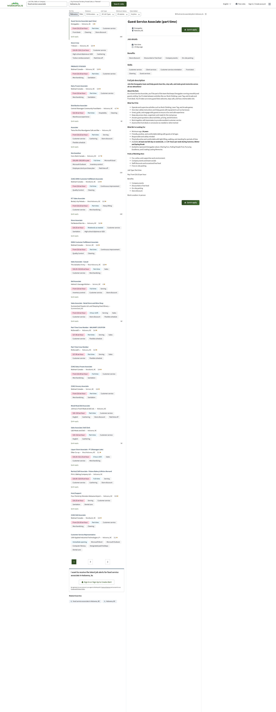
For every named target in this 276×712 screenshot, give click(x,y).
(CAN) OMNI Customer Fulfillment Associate (87, 179)
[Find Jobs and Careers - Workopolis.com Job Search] (15, 4)
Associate (74, 127)
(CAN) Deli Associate (78, 515)
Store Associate (76, 220)
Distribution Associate (79, 106)
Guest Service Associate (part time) (83, 21)
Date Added (133, 11)
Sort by (71, 11)
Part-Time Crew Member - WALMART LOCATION (88, 328)
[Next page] (107, 561)
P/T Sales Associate (78, 199)
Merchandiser (76, 153)
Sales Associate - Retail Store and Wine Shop (87, 303)
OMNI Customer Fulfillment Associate (84, 242)
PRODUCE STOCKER (78, 66)
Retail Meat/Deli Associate (80, 406)
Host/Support (76, 493)
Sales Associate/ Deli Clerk (80, 428)
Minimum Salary (121, 11)
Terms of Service (105, 587)
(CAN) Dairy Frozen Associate (81, 367)
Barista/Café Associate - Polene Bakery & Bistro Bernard (91, 471)
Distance (88, 11)
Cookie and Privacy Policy (78, 589)
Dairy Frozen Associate (79, 86)
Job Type (104, 11)
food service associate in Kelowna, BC (86, 601)
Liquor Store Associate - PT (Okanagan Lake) (87, 450)
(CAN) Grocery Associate (80, 386)
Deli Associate (76, 281)
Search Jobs (119, 4)
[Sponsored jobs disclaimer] (205, 14)
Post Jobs (241, 4)
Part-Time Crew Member (80, 347)
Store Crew (75, 43)
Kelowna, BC (110, 601)
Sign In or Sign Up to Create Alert (98, 582)
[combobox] (47, 4)
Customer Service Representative (83, 535)
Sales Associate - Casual (79, 262)
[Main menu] (269, 4)
